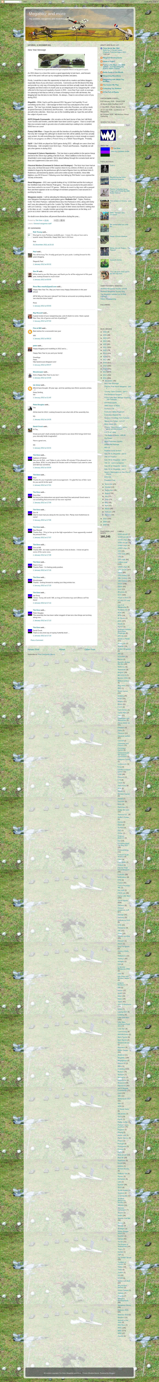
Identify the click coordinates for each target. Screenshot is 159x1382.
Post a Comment (37, 640)
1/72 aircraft (122, 570)
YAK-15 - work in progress (114, 463)
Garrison (121, 905)
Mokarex (121, 1074)
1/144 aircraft (122, 543)
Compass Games (124, 759)
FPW (119, 880)
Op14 (120, 1116)
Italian (120, 999)
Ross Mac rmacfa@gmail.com (44, 286)
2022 (105, 344)
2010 (105, 519)
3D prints (121, 592)
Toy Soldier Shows (124, 1257)
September (109, 490)
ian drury (36, 385)
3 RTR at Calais (110, 432)
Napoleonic (122, 1086)
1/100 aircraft (122, 534)
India (119, 974)
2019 (105, 353)
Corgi (120, 767)
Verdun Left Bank (124, 1281)
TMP (119, 1255)
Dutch (120, 825)
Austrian (121, 646)
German (121, 915)
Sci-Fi (120, 1187)
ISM (119, 988)
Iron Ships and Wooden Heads (123, 977)
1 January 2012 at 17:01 (42, 485)
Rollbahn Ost (122, 1173)
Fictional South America (123, 856)
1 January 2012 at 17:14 (42, 636)
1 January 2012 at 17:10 (42, 570)
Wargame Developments (112, 58)
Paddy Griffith (123, 1122)
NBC (119, 1096)
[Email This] (55, 220)
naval (120, 1093)
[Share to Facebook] (61, 220)
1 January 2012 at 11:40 (42, 397)
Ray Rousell (38, 313)
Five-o (112, 165)
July (106, 496)
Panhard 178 (109, 409)
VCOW (120, 1278)
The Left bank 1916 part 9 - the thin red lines (120, 273)
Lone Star (121, 1029)
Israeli (120, 993)
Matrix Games (123, 1050)
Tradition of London (122, 1263)
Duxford (120, 828)
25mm (120, 586)
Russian (121, 1185)
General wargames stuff (42, 223)
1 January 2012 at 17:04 (42, 502)
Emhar (120, 833)
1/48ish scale (122, 562)
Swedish (121, 1236)
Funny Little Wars (124, 896)
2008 (105, 525)
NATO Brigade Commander (123, 1089)
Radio (120, 1152)
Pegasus (121, 1130)
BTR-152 (107, 477)
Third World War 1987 (111, 48)
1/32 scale (121, 554)
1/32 (119, 551)
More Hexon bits (110, 424)
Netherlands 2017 (124, 1099)
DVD (119, 830)
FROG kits (121, 893)
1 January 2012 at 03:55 (42, 306)
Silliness (121, 1205)
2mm (119, 589)
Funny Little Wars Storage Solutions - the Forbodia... (117, 398)
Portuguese (122, 1146)
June (107, 499)
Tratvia (120, 1267)
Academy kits (122, 610)
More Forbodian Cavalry (113, 441)
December (109, 381)
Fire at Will (37, 328)
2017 (105, 360)
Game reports (123, 900)
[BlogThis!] (57, 220)
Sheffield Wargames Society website (113, 289)
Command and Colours (123, 744)
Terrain (120, 1242)
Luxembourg (122, 1031)
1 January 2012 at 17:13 (42, 620)
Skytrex (120, 1213)
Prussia (120, 1149)
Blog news (121, 685)
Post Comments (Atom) (46, 654)
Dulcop (120, 822)
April (107, 505)
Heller (120, 933)
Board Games (123, 691)
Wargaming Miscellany (112, 76)
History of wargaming (108, 299)
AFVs (120, 615)
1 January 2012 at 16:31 (42, 448)
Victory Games (123, 1290)
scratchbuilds (122, 1196)
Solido (120, 1215)
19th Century (122, 581)
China (120, 730)
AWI (119, 654)
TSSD (120, 1270)
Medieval (121, 1055)
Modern (120, 1072)
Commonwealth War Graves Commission (123, 754)
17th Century (122, 575)
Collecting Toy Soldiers (112, 88)
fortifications (122, 877)
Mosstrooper (38, 372)
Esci (119, 841)
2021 (105, 347)
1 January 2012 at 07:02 (42, 321)
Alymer (120, 627)
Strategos (121, 1228)
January (108, 515)
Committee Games (122, 749)
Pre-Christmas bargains (113, 394)
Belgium (121, 672)
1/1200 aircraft (123, 537)
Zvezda (120, 1336)
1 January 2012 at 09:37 (42, 365)
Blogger (112, 1373)
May (106, 502)
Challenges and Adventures (123, 719)
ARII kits (121, 636)
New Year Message (111, 383)
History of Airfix (123, 951)
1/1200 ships (122, 540)
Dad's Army (122, 785)
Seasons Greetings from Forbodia (116, 418)
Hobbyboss (122, 956)
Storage (120, 1226)
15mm (120, 572)
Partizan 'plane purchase (123, 1126)
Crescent (121, 777)
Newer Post (33, 649)
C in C (120, 707)
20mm (120, 584)
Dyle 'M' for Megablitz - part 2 (115, 466)
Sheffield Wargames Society (122, 1200)
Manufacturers (123, 1034)
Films (120, 859)
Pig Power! (108, 438)
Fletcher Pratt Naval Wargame (123, 869)
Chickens (121, 728)
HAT (119, 931)
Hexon (120, 944)
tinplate (120, 1252)
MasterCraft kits (123, 1043)
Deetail (120, 799)
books (120, 699)
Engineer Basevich (121, 837)
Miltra (120, 1066)
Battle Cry (121, 667)
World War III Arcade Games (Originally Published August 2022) (114, 51)
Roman (120, 1176)
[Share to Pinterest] (64, 220)
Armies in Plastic (124, 639)
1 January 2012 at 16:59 (42, 467)
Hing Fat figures (123, 946)
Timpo (120, 1249)
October (108, 487)
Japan (120, 1002)
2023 (105, 341)
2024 (105, 338)
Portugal (121, 1144)
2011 (105, 378)
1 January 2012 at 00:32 (42, 264)
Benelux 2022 (123, 678)
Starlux (120, 1223)
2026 (105, 332)
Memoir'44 (121, 1063)
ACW (119, 613)
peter (35, 345)
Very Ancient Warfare (122, 1286)
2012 (105, 375)
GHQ (119, 925)
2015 (105, 366)
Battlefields (122, 670)
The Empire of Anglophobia (123, 1245)
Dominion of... (123, 814)
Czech (120, 783)
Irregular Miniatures (121, 984)
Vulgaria (121, 1296)
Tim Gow (36, 455)
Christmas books (110, 403)
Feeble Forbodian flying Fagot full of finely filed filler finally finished (120, 191)
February (108, 512)
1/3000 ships (122, 548)
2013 (105, 372)
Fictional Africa (123, 850)
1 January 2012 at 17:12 (42, 603)
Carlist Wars (122, 713)
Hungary (121, 961)
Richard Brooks (123, 1169)
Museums (121, 1083)
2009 (105, 522)
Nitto (119, 1103)
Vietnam (121, 1293)
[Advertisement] (112, 1352)
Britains (120, 701)
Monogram (122, 1077)
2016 (105, 363)
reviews (120, 1166)
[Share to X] (59, 220)
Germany (121, 917)
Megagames (122, 1060)
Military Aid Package (111, 444)
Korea (120, 1009)
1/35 (119, 557)
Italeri (120, 996)
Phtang (120, 1132)
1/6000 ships (122, 567)
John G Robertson (124, 1004)
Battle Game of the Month (113, 72)
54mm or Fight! (109, 61)
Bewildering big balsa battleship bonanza (118, 178)
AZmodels (121, 656)
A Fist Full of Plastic (111, 92)
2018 (105, 356)
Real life (121, 1158)
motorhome (122, 1080)
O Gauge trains (123, 1109)
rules (119, 1182)
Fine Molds (122, 862)
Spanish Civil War (124, 1218)
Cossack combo (116, 260)
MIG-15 (107, 447)
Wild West (121, 1325)
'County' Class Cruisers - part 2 (115, 391)
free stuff (121, 890)
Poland (120, 1141)
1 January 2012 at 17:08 (42, 555)
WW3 (120, 1333)
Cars (119, 715)
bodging (121, 696)
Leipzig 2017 (122, 1012)
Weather (121, 1317)
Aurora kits (122, 643)
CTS (119, 780)
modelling (121, 1069)
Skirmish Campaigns (122, 1209)
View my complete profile (120, 151)
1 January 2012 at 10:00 (42, 378)
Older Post (90, 649)
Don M (35, 271)
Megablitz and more (47, 13)
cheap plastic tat (124, 723)
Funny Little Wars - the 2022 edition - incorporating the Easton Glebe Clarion (114, 67)
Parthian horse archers (112, 451)
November (109, 484)
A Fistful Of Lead (124, 600)
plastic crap (122, 1135)
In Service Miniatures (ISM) (124, 968)
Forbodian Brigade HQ (112, 415)
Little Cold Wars (123, 1017)
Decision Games (124, 794)
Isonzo (120, 990)
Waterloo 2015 (123, 1310)
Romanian (121, 1179)
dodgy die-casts (123, 810)
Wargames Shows (124, 1305)
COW (120, 774)
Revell (120, 1163)
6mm (119, 595)
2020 (105, 350)
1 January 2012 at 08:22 (42, 338)
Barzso (120, 659)
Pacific (120, 1119)
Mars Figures (122, 1037)
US (119, 1275)
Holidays (121, 959)
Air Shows (121, 618)
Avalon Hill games (124, 649)
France (120, 883)
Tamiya (120, 1239)
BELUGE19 (122, 675)
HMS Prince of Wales (112, 406)
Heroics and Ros (124, 936)
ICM (119, 964)
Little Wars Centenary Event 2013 (124, 1024)
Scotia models (123, 1190)
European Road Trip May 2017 (123, 844)
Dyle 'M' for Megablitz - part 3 (115, 460)
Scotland (121, 1193)
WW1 (120, 1328)
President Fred (109, 480)
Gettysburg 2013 (124, 920)
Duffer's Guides (123, 817)
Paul (35, 252)
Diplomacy (121, 807)
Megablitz (121, 1058)
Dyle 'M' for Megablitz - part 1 (115, 469)
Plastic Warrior (123, 1138)
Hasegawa (121, 928)
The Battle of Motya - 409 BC (115, 435)
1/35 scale (121, 559)
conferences (122, 764)
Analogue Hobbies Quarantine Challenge (124, 631)
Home (62, 649)
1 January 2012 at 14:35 (42, 419)
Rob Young (37, 232)
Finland (120, 865)
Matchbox (121, 1047)
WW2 (120, 1331)
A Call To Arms (123, 598)
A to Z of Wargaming (122, 606)
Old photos (122, 1114)
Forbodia (121, 874)
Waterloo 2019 (123, 1315)
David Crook (38, 426)
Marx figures (122, 1040)
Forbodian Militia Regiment (114, 412)
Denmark (121, 801)
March (107, 509)
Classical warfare (124, 736)
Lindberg (121, 1015)
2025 (105, 335)
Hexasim (121, 941)
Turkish (120, 1272)
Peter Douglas (38, 405)
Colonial (121, 741)
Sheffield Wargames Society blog (112, 291)
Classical (121, 733)
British (120, 704)
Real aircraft (122, 1155)
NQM (120, 1106)
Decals (120, 791)
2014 (105, 369)
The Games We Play (111, 85)
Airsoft (120, 624)
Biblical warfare (123, 681)
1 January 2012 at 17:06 (42, 520)
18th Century (122, 578)
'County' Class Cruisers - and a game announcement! (115, 428)
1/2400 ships (122, 545)
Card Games (122, 710)
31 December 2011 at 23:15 (43, 245)
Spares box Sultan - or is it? (114, 421)
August (107, 493)
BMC (119, 688)
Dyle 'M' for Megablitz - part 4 (115, 454)
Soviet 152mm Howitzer (118, 236)
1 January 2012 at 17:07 (42, 537)
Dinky (120, 804)
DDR (119, 788)
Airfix (119, 621)
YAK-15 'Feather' (110, 457)
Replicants (121, 1160)
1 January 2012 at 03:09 (42, 279)
